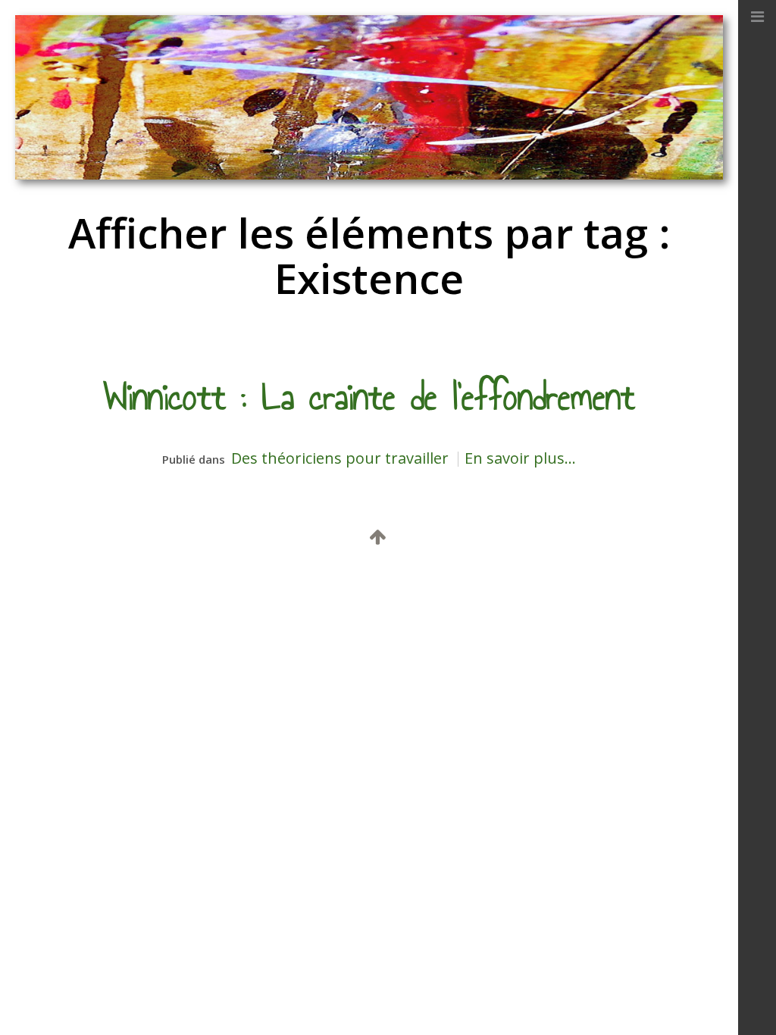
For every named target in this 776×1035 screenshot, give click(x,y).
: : (295, 584)
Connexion (550, 584)
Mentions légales (413, 584)
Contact (488, 584)
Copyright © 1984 (208, 584)
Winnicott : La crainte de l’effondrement (369, 397)
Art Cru (269, 584)
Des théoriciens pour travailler (340, 458)
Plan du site (330, 584)
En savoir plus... (520, 458)
